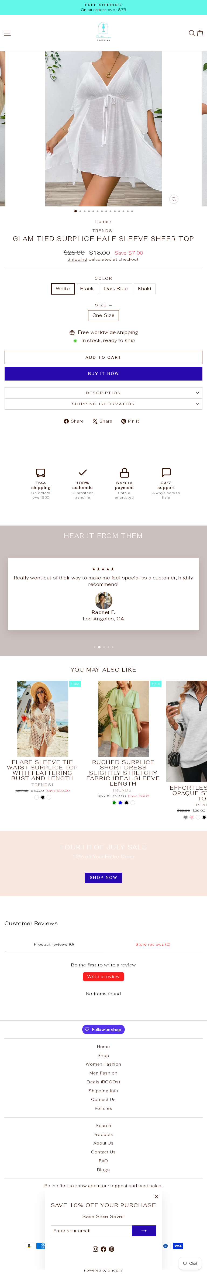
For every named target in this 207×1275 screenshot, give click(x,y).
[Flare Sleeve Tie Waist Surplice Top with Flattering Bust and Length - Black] (43, 797)
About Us (103, 1143)
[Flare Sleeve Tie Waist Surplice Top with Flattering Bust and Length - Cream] (49, 797)
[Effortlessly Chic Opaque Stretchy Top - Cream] (198, 817)
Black (87, 289)
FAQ (103, 1160)
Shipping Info (103, 1090)
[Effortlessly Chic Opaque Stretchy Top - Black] (204, 817)
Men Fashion (103, 1073)
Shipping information (103, 404)
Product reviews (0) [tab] (54, 944)
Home (101, 221)
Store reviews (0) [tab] (153, 944)
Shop (103, 1055)
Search (103, 1125)
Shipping (77, 259)
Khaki (144, 289)
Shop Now (104, 877)
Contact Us (103, 1099)
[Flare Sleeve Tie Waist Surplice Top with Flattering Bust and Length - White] (36, 797)
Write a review (103, 976)
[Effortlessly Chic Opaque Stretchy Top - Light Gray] (186, 817)
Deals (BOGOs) (103, 1081)
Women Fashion (103, 1064)
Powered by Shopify (103, 1270)
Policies (103, 1108)
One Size (103, 315)
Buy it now (103, 373)
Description (103, 393)
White (63, 289)
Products (103, 1134)
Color (103, 278)
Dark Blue (116, 289)
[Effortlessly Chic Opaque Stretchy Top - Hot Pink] (192, 817)
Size (103, 305)
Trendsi (103, 230)
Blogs (103, 1169)
